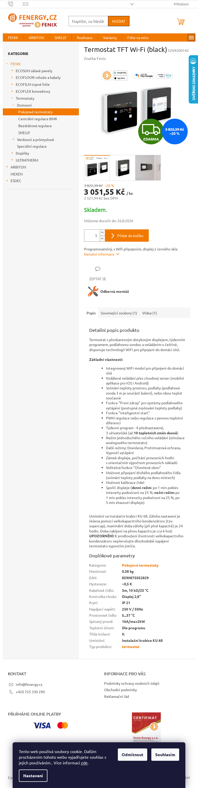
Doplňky (22, 153)
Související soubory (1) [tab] (119, 313)
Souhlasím (165, 754)
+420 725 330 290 (30, 691)
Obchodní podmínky (120, 689)
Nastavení (33, 775)
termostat (130, 646)
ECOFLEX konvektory (33, 91)
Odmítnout (132, 754)
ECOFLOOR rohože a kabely (38, 77)
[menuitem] (13, 37)
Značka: (95, 58)
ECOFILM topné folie (33, 84)
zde (84, 762)
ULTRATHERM (27, 160)
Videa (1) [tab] (149, 313)
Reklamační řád (116, 696)
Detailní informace (99, 254)
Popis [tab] (91, 313)
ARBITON (18, 167)
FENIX (16, 63)
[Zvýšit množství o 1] (102, 233)
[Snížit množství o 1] (102, 238)
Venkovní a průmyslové (35, 139)
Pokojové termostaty (35, 111)
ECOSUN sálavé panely (34, 70)
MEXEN (17, 174)
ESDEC (16, 180)
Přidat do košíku (130, 235)
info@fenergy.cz (29, 684)
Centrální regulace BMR (37, 118)
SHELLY (24, 132)
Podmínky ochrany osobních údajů (131, 683)
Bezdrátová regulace (35, 125)
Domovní (24, 105)
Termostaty (25, 98)
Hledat (118, 21)
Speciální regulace (32, 146)
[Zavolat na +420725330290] (15, 3)
